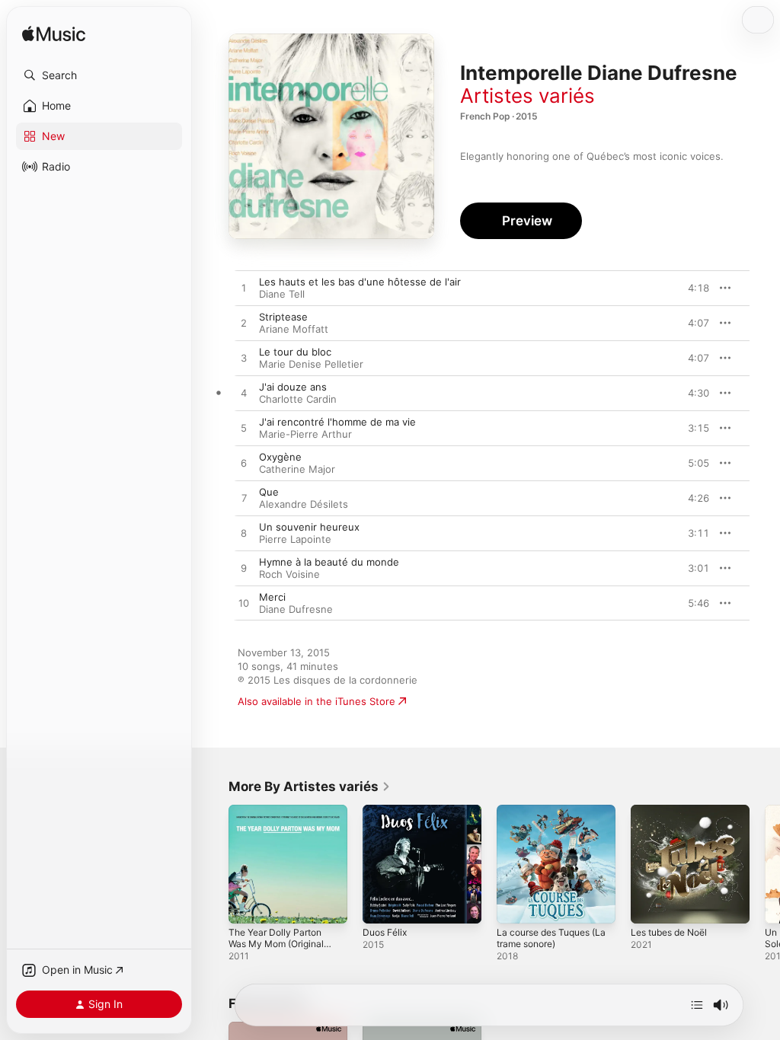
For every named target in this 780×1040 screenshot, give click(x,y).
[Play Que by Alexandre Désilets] (244, 499)
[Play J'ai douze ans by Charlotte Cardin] (244, 393)
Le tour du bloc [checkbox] (295, 352)
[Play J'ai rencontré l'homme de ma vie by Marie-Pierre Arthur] (244, 428)
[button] (99, 75)
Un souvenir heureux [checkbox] (309, 527)
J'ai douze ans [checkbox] (293, 387)
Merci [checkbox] (272, 597)
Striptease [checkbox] (283, 317)
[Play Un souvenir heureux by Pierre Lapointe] (244, 534)
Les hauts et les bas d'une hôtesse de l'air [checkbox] (360, 282)
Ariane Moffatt (293, 329)
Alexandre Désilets (303, 504)
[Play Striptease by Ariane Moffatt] (244, 323)
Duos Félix (385, 932)
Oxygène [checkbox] (280, 457)
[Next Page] (764, 864)
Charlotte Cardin (298, 399)
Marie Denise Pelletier (311, 364)
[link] (310, 786)
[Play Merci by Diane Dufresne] (244, 604)
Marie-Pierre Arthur (305, 434)
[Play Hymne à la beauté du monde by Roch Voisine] (244, 569)
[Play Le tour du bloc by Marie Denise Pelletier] (244, 358)
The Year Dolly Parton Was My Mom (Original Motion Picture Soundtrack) (276, 949)
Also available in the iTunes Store (316, 701)
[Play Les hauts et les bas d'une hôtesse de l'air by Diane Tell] (244, 288)
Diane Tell (282, 294)
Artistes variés (527, 95)
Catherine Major (297, 469)
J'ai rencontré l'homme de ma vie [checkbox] (337, 422)
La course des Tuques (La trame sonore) (551, 938)
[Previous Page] (213, 864)
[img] (53, 34)
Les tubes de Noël (669, 932)
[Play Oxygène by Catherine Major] (244, 464)
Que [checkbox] (269, 492)
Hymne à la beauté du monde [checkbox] (329, 562)
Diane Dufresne (296, 609)
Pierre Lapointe (295, 539)
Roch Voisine (289, 574)
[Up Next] (697, 1005)
